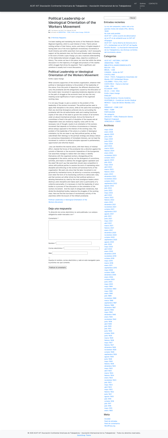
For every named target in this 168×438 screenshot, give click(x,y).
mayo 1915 (108, 408)
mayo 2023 (108, 165)
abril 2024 (108, 146)
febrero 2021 (109, 228)
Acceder (107, 419)
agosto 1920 (109, 396)
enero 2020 (108, 251)
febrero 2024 (109, 151)
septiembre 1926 (110, 354)
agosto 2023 (109, 160)
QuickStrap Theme (84, 435)
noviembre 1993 (110, 289)
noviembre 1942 (110, 319)
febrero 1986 (109, 305)
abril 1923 (108, 387)
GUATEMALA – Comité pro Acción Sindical (120, 100)
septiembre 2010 (110, 268)
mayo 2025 (108, 139)
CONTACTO (153, 3)
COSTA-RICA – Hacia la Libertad (116, 84)
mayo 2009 (108, 270)
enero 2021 (108, 230)
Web (50, 253)
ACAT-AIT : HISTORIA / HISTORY (116, 60)
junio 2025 (108, 137)
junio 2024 (108, 141)
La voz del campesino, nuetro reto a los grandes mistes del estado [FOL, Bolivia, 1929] (119, 28)
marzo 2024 (108, 148)
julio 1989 (108, 296)
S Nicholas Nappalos (58, 38)
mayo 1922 (108, 389)
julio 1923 (108, 382)
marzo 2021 (108, 226)
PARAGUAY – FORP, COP (113, 107)
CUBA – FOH (109, 86)
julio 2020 (108, 244)
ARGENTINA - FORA (64, 32)
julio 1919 (107, 399)
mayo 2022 (108, 193)
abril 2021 (108, 223)
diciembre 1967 (110, 307)
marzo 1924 (108, 373)
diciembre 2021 (110, 204)
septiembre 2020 (110, 240)
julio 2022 (108, 188)
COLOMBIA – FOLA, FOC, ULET (115, 82)
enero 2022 (108, 202)
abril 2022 (108, 195)
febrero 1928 (109, 340)
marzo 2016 (108, 263)
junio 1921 (108, 394)
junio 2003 (108, 282)
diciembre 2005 (110, 275)
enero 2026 (108, 132)
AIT (135, 3)
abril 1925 (108, 371)
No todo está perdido (112, 33)
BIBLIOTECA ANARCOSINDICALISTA (117, 65)
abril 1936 (108, 324)
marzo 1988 (108, 300)
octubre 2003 (109, 279)
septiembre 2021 (110, 211)
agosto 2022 (109, 186)
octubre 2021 (109, 209)
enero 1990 (108, 293)
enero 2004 (108, 277)
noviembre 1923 (110, 380)
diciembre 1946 (110, 314)
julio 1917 (107, 403)
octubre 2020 (109, 237)
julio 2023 (108, 162)
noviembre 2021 (110, 207)
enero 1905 (108, 410)
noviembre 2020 (110, 235)
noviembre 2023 (110, 155)
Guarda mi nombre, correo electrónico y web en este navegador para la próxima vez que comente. (74, 261)
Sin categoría (109, 114)
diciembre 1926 (110, 347)
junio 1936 (108, 322)
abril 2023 (108, 167)
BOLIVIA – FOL (109, 67)
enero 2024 (108, 153)
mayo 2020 (108, 247)
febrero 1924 (109, 375)
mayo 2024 (108, 144)
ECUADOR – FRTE (111, 89)
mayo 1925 (108, 368)
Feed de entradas (110, 421)
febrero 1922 (109, 392)
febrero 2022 (109, 200)
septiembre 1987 (110, 303)
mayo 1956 (108, 312)
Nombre (52, 243)
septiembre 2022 (110, 183)
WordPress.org (109, 426)
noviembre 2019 (110, 256)
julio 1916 (107, 406)
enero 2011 (108, 265)
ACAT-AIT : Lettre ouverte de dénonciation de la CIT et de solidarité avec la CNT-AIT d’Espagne (120, 38)
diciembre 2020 (110, 233)
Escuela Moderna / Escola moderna (117, 98)
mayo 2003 (108, 284)
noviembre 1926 (110, 350)
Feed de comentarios (112, 423)
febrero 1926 (109, 364)
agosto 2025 (109, 134)
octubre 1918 (109, 401)
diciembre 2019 (110, 254)
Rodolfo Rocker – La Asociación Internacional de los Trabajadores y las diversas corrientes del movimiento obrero (121, 50)
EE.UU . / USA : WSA (112, 91)
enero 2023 (108, 174)
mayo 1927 (108, 343)
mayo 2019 (108, 261)
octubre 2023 (109, 158)
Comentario (53, 218)
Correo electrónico (56, 248)
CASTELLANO (109, 75)
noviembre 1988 (110, 298)
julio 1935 (108, 326)
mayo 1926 (108, 361)
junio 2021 (108, 218)
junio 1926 (108, 359)
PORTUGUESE (109, 112)
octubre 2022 (109, 181)
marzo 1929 (108, 338)
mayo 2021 (108, 221)
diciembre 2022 (110, 176)
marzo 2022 (108, 197)
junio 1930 (108, 331)
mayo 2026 (108, 130)
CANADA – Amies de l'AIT (113, 72)
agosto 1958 (109, 310)
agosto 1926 (109, 357)
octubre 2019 (109, 258)
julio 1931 (107, 329)
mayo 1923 (108, 385)
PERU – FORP (109, 110)
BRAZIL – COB (109, 70)
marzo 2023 (108, 169)
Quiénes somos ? (143, 6)
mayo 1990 (108, 291)
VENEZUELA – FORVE (112, 121)
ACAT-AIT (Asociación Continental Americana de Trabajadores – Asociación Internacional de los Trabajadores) (80, 6)
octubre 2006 (109, 272)
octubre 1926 (109, 352)
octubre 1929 (109, 333)
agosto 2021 (109, 214)
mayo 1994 (108, 286)
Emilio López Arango (77, 32)
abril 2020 (108, 249)
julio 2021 (108, 216)
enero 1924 (108, 378)
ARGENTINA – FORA (111, 63)
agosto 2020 (109, 242)
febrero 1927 (109, 345)
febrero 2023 (109, 172)
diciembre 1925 (110, 366)
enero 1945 (108, 317)
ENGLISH (87, 32)
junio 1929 (108, 336)
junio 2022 (108, 190)
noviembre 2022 (110, 179)
